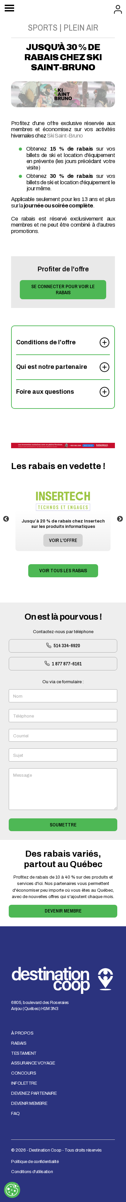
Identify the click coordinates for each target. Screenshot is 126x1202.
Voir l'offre (63, 540)
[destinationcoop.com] (63, 445)
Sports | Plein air (63, 27)
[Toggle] (104, 339)
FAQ (15, 1113)
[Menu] (9, 9)
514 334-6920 (66, 645)
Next (120, 519)
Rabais (18, 1043)
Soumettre (63, 824)
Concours (23, 1073)
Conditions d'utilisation (32, 1171)
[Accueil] (63, 6)
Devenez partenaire (33, 1093)
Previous (6, 519)
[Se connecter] (118, 8)
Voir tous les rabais (63, 570)
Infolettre (24, 1083)
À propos (22, 1033)
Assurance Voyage (33, 1063)
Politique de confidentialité (34, 1161)
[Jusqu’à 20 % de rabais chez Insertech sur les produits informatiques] (63, 490)
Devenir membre (63, 910)
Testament (24, 1053)
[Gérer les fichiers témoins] (12, 1190)
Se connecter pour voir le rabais (63, 289)
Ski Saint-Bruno (65, 136)
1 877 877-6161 (66, 663)
